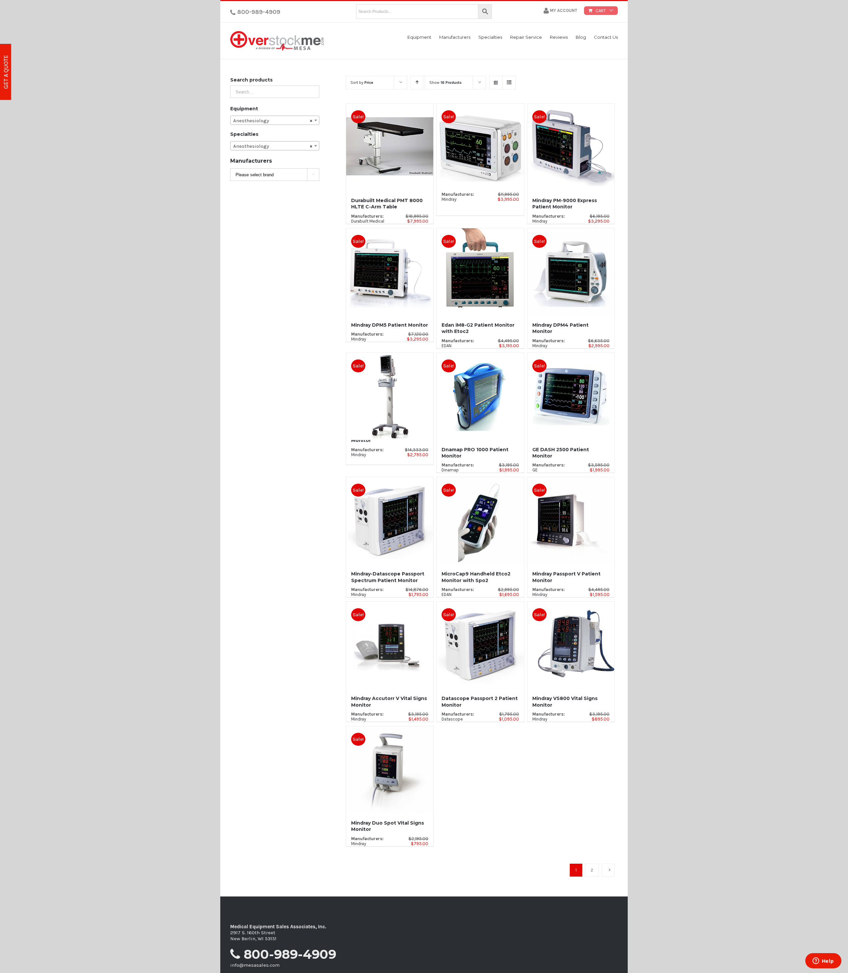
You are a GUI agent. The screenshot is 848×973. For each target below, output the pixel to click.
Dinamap (450, 469)
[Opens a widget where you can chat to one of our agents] (823, 961)
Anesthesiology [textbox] (272, 121)
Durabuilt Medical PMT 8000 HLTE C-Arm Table (387, 203)
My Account (563, 10)
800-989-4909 (258, 12)
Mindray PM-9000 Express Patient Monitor (564, 203)
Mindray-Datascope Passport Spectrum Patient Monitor (387, 577)
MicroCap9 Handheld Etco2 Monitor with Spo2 (476, 577)
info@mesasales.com (255, 965)
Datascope (452, 719)
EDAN (446, 345)
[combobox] (274, 120)
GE (535, 469)
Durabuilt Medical (367, 221)
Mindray (449, 199)
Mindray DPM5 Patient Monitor (389, 325)
